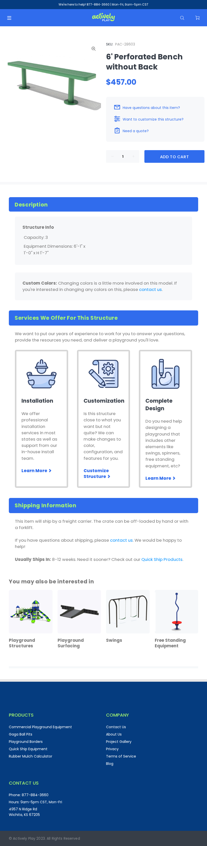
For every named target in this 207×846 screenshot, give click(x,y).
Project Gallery (119, 741)
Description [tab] (31, 204)
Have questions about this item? (151, 107)
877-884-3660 (98, 4)
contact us (150, 289)
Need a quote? (136, 130)
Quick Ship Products (162, 559)
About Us (114, 734)
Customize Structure (96, 473)
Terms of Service (121, 756)
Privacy (112, 748)
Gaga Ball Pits (20, 734)
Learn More (34, 471)
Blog (109, 763)
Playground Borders (26, 741)
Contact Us (116, 726)
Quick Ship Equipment (28, 748)
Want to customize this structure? (153, 119)
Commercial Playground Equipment (40, 726)
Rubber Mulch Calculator (30, 756)
